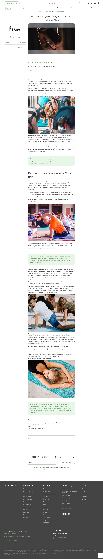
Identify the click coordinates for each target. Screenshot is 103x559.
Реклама (84, 496)
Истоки (45, 489)
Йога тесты (46, 499)
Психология (46, 515)
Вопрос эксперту (28, 499)
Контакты (84, 499)
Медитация (26, 512)
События (72, 8)
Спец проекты (27, 520)
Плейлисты (46, 509)
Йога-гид (59, 8)
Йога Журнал (15, 37)
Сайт (83, 491)
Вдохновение (47, 522)
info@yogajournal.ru (10, 533)
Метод (25, 515)
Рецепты (64, 500)
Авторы (64, 489)
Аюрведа (26, 494)
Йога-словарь (66, 498)
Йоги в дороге (27, 507)
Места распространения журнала (69, 492)
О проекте (94, 8)
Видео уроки (27, 496)
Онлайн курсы (21, 8)
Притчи (45, 512)
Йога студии (66, 495)
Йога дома (26, 489)
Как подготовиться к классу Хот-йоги (43, 67)
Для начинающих (28, 491)
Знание (47, 8)
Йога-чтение (46, 502)
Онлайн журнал (47, 507)
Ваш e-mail (31, 462)
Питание (25, 517)
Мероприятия (86, 494)
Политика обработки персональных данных (17, 536)
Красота (25, 509)
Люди (44, 504)
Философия (46, 517)
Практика (34, 8)
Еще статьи (46, 496)
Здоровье (26, 502)
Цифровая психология (49, 520)
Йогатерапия (27, 504)
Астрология (46, 491)
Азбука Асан (66, 503)
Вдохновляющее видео (49, 494)
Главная (40, 11)
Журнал (84, 489)
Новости (83, 8)
